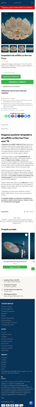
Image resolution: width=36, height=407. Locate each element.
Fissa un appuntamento (7, 318)
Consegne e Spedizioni (7, 311)
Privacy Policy (5, 343)
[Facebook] (15, 116)
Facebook (4, 357)
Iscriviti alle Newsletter (7, 325)
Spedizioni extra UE (6, 306)
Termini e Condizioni (7, 339)
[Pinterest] (12, 116)
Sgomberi (4, 313)
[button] (32, 3)
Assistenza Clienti (6, 334)
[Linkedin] (28, 116)
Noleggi (3, 316)
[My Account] (2, 7)
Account (3, 332)
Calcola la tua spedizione (11, 76)
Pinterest (3, 364)
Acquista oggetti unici (7, 309)
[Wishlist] (26, 235)
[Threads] (19, 116)
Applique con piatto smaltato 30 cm (14, 261)
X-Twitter (3, 360)
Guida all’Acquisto (6, 320)
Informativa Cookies (7, 346)
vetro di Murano (29, 221)
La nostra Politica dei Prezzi (9, 322)
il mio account (7, 9)
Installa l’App (4, 350)
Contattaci (4, 336)
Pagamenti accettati (6, 348)
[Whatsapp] (6, 116)
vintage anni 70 (17, 223)
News (3, 379)
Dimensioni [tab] (4, 129)
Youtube (3, 366)
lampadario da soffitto (18, 221)
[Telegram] (9, 116)
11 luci (3, 221)
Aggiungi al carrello (17, 82)
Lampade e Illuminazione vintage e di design (20, 219)
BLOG (3, 369)
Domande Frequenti (6, 341)
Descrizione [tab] (4, 125)
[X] (22, 116)
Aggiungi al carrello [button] (15, 267)
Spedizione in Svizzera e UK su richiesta (13, 110)
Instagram (4, 362)
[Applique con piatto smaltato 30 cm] (15, 246)
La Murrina (9, 221)
